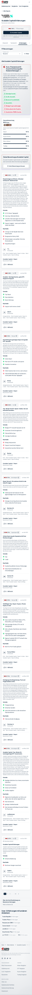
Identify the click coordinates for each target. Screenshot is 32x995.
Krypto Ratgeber (21, 971)
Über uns (4, 982)
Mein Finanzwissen (7, 965)
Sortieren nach (6, 52)
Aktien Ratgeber (21, 965)
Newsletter (5, 974)
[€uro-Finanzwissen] (5, 2)
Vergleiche (15, 6)
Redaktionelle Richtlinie (8, 985)
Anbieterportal (6, 6)
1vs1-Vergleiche (23, 6)
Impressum (5, 991)
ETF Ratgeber (21, 968)
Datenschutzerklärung (8, 988)
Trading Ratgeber (22, 974)
